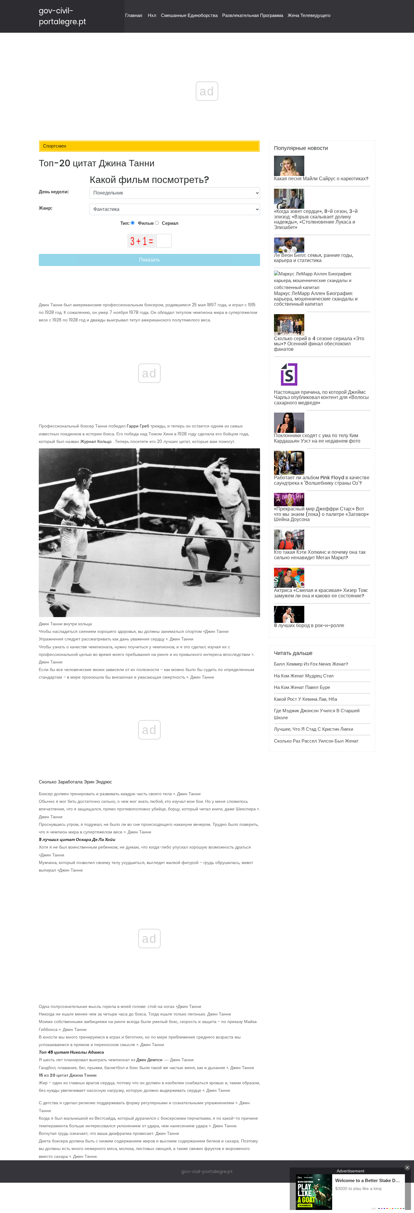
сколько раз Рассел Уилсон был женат (316, 741)
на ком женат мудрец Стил (304, 676)
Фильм (145, 223)
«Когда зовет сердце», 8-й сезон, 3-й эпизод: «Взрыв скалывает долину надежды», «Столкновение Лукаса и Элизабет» (316, 219)
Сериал (170, 223)
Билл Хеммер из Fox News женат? (311, 664)
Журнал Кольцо (96, 441)
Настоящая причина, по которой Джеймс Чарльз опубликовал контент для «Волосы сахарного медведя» (321, 397)
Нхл (152, 15)
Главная (133, 15)
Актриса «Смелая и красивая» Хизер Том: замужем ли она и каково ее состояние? (321, 593)
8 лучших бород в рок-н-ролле (309, 625)
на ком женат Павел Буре (302, 687)
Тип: (125, 223)
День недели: (54, 191)
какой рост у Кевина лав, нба (305, 699)
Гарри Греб (138, 426)
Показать (149, 259)
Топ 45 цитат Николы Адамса (71, 1052)
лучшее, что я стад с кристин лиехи (313, 729)
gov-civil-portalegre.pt (207, 1171)
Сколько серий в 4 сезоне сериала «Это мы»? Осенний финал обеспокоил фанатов (319, 344)
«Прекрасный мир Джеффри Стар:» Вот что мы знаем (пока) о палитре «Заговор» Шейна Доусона (321, 514)
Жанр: (46, 208)
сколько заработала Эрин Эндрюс (75, 782)
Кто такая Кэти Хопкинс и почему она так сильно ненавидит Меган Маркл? (320, 555)
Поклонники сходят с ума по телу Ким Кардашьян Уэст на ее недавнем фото (317, 438)
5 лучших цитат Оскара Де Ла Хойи (77, 839)
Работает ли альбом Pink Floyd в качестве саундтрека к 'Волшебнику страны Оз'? (321, 480)
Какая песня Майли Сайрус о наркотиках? (321, 178)
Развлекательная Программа (252, 15)
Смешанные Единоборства (189, 15)
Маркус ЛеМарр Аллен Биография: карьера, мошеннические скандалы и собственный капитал (316, 298)
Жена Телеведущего (309, 15)
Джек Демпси (149, 1060)
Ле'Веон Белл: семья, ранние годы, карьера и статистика (313, 258)
